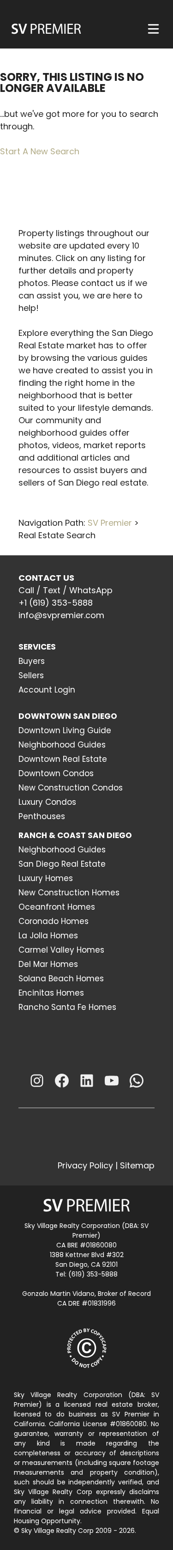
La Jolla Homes (48, 935)
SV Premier (110, 523)
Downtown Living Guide (64, 730)
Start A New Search (39, 151)
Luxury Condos (47, 802)
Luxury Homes (45, 878)
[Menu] (153, 28)
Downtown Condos (56, 773)
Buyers (31, 661)
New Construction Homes (68, 892)
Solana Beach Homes (61, 978)
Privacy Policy (85, 1165)
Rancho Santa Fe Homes (67, 1007)
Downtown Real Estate (62, 759)
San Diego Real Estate (62, 863)
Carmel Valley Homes (61, 949)
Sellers (31, 675)
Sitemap (137, 1165)
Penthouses (41, 816)
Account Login (46, 689)
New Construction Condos (70, 787)
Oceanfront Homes (56, 906)
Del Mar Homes (48, 964)
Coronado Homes (53, 921)
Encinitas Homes (51, 992)
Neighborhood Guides (62, 744)
